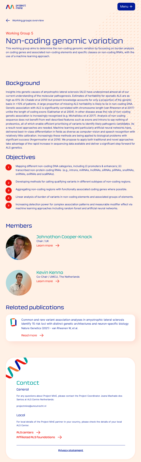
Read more (29, 335)
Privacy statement (70, 450)
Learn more (44, 245)
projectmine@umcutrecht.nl (31, 406)
